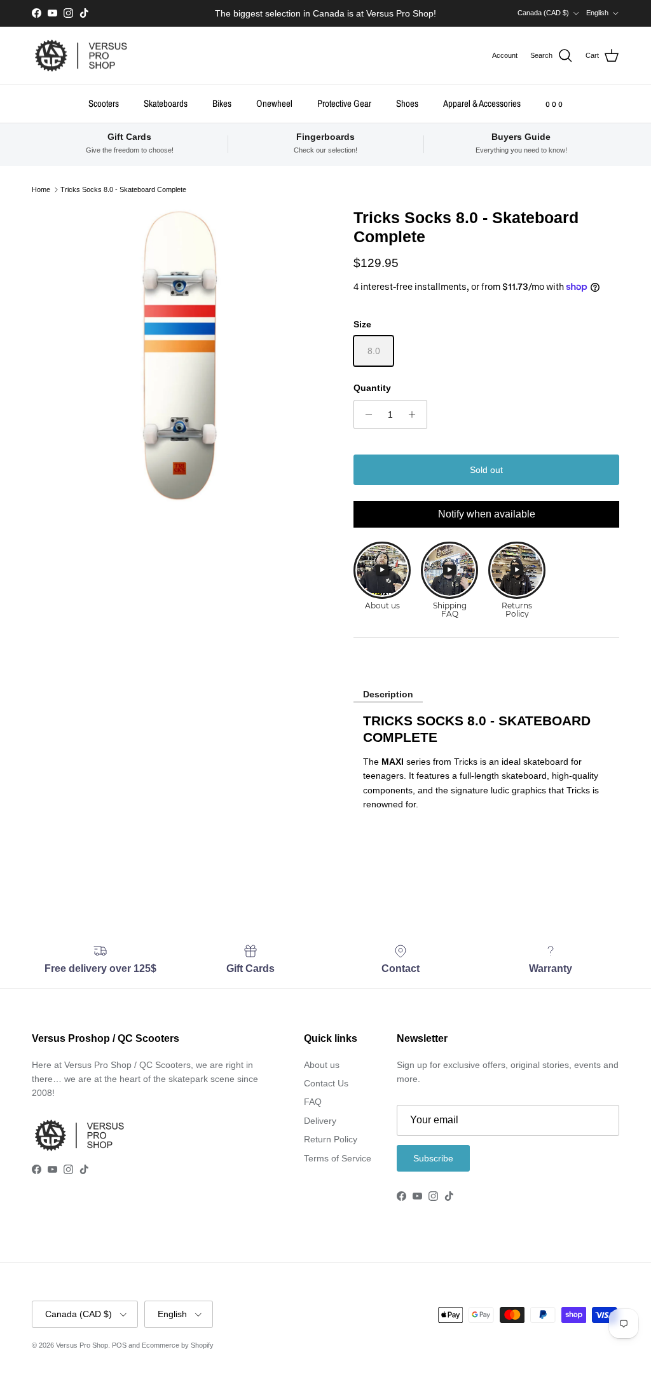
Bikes (221, 103)
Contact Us (326, 1083)
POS (119, 1345)
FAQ (313, 1102)
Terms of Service (337, 1158)
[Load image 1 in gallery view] (179, 355)
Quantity (372, 388)
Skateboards (166, 103)
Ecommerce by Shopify (178, 1345)
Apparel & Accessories (482, 103)
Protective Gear (344, 103)
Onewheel (274, 103)
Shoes (407, 103)
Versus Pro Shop (82, 1345)
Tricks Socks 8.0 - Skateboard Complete (123, 189)
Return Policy (330, 1139)
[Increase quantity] (415, 414)
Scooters (103, 103)
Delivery (320, 1121)
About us (321, 1065)
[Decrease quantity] (365, 414)
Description (388, 694)
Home (41, 189)
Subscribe (433, 1158)
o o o (554, 103)
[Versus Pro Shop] (81, 55)
